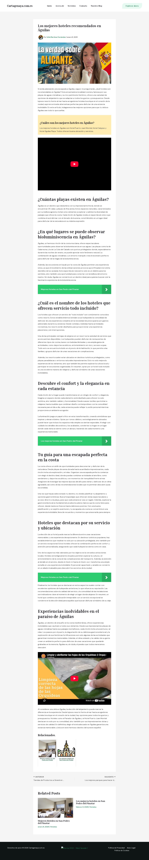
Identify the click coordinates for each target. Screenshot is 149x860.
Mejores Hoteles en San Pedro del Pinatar (54, 821)
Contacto (83, 6)
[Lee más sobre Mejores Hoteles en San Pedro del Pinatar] (55, 808)
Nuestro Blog (96, 6)
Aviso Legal (131, 848)
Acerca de (60, 6)
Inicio (49, 6)
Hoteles (53, 827)
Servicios (72, 6)
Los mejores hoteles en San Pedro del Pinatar (90, 802)
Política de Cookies (122, 850)
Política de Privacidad (116, 848)
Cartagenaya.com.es (19, 5)
